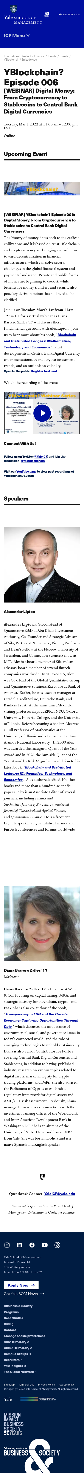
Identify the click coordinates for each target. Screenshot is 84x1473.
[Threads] (57, 1246)
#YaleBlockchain (33, 460)
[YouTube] (45, 1246)
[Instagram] (7, 1246)
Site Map (9, 1384)
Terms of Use (26, 1384)
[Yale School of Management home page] (23, 14)
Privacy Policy (46, 1384)
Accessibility (66, 1384)
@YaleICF (40, 456)
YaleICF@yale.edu (59, 1193)
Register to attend (44, 371)
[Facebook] (32, 1246)
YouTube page (26, 471)
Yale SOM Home (71, 14)
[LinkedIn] (19, 1246)
